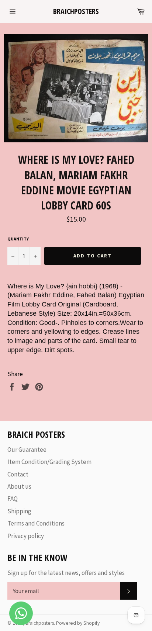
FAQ (12, 499)
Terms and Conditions (36, 523)
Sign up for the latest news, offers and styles (66, 573)
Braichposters (76, 11)
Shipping (19, 511)
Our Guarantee (26, 449)
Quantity (18, 239)
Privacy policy (25, 536)
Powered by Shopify (78, 623)
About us (19, 486)
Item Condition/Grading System (49, 462)
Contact (17, 474)
